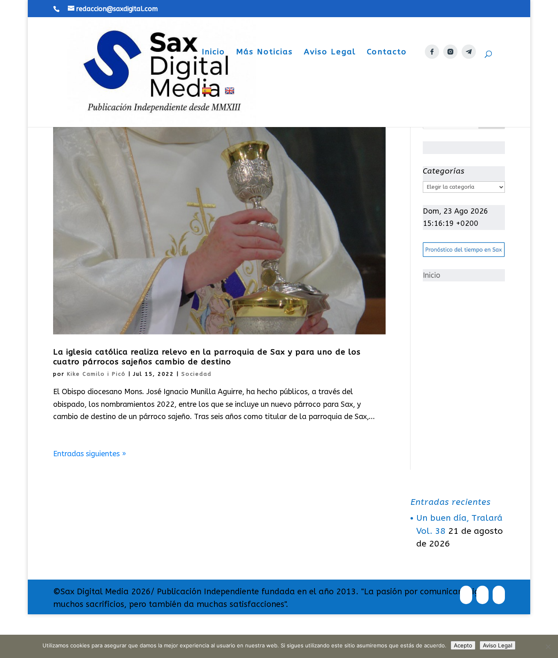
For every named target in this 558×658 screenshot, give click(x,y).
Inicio (213, 52)
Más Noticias (264, 52)
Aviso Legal (330, 52)
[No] (548, 646)
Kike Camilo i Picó (96, 374)
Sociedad (196, 374)
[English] (231, 107)
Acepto (463, 645)
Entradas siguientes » (89, 453)
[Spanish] (208, 107)
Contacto (387, 52)
